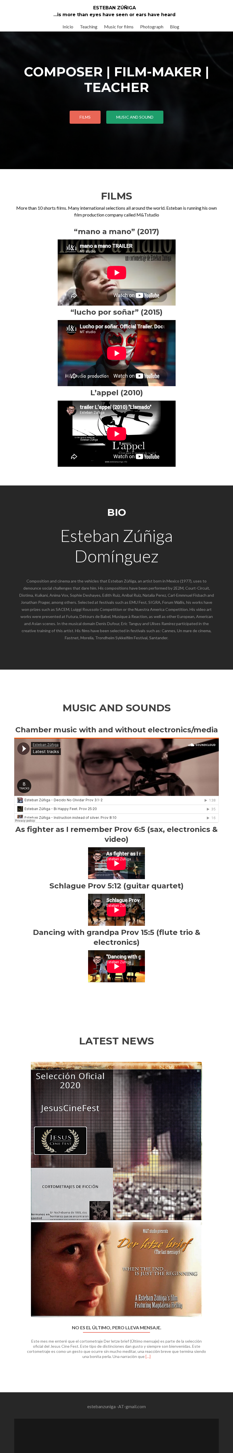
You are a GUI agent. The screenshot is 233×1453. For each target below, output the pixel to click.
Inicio (68, 26)
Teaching (88, 26)
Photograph (151, 26)
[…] (148, 1356)
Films (85, 117)
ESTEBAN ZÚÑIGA (114, 7)
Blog (174, 26)
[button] (16, 1216)
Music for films (119, 26)
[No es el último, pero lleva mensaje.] (116, 1189)
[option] (116, 1211)
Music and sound (134, 117)
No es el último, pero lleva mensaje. (116, 1327)
